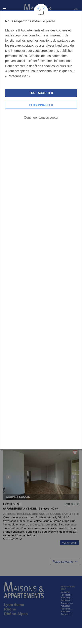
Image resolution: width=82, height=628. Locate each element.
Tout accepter (41, 93)
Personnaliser (41, 105)
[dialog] (41, 230)
